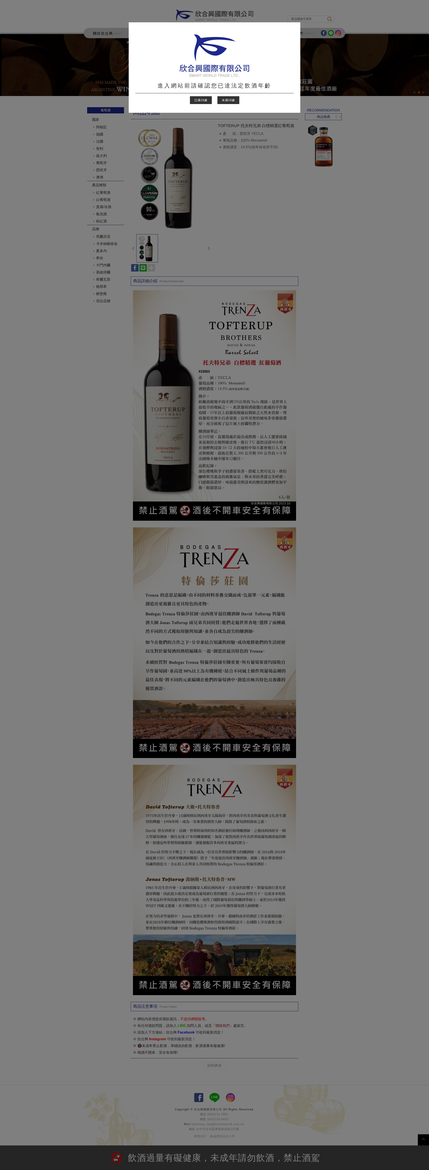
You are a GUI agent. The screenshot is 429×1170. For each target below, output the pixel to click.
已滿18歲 (200, 100)
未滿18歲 (228, 100)
